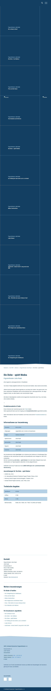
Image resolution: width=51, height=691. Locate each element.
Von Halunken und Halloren (11, 605)
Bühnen (16, 367)
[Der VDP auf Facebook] (5, 679)
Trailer (26, 409)
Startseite (6, 367)
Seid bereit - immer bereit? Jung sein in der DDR (17, 625)
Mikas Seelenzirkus (9, 598)
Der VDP (11, 367)
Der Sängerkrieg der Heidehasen (13, 593)
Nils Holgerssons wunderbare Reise (14, 600)
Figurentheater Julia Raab (26, 367)
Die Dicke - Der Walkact (11, 616)
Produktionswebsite (40, 414)
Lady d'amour (8, 623)
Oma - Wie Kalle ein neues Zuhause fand (15, 603)
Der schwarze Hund (10, 613)
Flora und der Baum (10, 595)
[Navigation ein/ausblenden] (46, 3)
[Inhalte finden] (42, 3)
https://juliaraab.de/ (13, 577)
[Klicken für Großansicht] (25, 530)
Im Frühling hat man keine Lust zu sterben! (15, 620)
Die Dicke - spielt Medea (11, 618)
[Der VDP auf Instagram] (10, 679)
